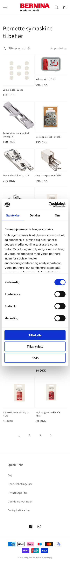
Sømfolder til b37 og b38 (16, 175)
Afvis (35, 357)
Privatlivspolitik (17, 493)
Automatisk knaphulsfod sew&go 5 (16, 135)
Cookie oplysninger (20, 501)
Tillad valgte (35, 346)
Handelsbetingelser (20, 484)
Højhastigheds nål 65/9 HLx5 (48, 414)
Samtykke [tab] (12, 215)
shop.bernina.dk (31, 557)
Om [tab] (57, 215)
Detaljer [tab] (35, 215)
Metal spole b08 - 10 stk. (48, 136)
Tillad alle (35, 335)
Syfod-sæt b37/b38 (46, 79)
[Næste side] (50, 435)
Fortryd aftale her (19, 510)
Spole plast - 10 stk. (13, 89)
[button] (5, 7)
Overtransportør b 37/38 (49, 175)
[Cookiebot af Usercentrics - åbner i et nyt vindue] (49, 204)
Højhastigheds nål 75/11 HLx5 (15, 414)
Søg (10, 475)
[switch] (60, 294)
